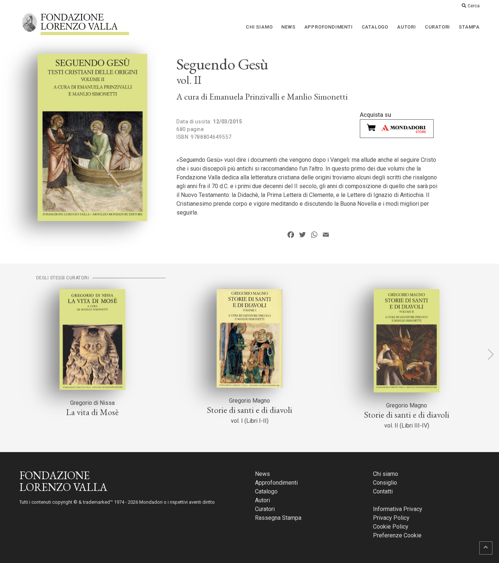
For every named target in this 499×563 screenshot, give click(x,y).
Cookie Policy (390, 526)
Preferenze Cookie (397, 535)
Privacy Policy (391, 517)
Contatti (383, 491)
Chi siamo (259, 27)
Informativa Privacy (397, 509)
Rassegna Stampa (278, 517)
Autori (406, 27)
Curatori (437, 27)
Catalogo (375, 27)
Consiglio (385, 482)
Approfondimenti (328, 27)
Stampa (469, 27)
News (288, 27)
